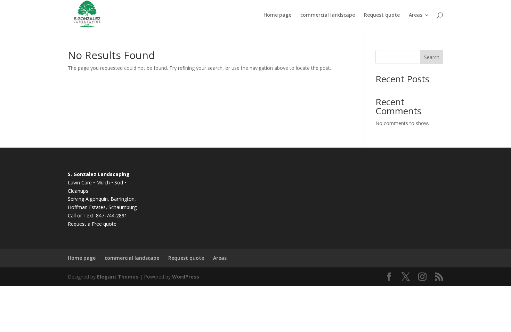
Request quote (382, 15)
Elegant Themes (117, 276)
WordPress (185, 276)
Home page (277, 15)
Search (431, 57)
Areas (415, 15)
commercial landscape (327, 15)
